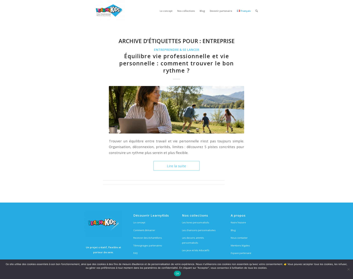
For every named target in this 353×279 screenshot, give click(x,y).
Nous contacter (239, 237)
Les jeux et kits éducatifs (195, 250)
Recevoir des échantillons (147, 237)
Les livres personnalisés (195, 222)
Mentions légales (240, 245)
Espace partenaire (241, 253)
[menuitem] (166, 11)
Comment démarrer (144, 230)
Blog (233, 230)
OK (177, 273)
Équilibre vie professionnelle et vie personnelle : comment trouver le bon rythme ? (176, 63)
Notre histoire (238, 222)
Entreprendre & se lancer (176, 50)
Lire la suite (176, 166)
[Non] (348, 269)
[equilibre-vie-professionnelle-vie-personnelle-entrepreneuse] (176, 109)
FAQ (135, 253)
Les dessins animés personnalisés (193, 240)
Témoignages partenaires (147, 245)
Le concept (139, 222)
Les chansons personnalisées (199, 230)
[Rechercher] (256, 11)
